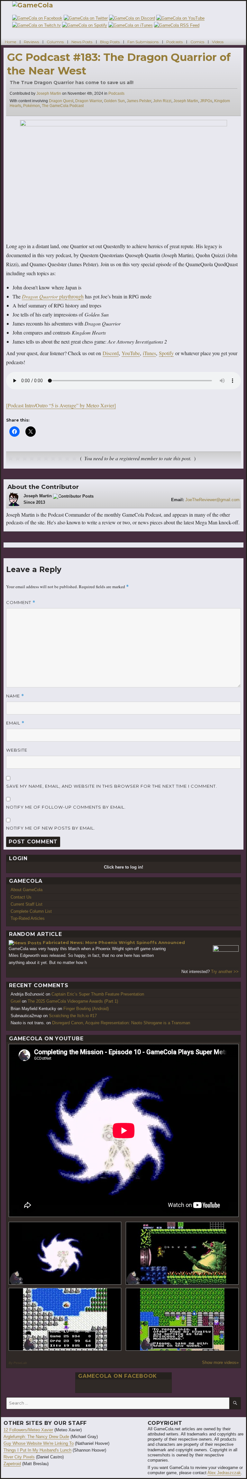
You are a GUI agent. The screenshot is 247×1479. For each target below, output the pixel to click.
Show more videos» (220, 1362)
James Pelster (139, 101)
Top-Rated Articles (28, 918)
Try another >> (225, 971)
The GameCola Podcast (63, 105)
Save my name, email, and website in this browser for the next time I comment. (111, 786)
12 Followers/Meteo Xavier (28, 1429)
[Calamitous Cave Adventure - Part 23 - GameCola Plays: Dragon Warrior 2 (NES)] (65, 1319)
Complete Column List (31, 911)
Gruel (16, 1001)
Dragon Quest (61, 101)
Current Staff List (26, 904)
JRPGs (206, 101)
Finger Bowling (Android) (86, 1008)
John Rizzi (162, 101)
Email (15, 723)
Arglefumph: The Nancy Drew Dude (36, 1436)
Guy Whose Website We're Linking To (39, 1443)
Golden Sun (114, 101)
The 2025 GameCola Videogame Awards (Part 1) (73, 1001)
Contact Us (21, 897)
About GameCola (26, 889)
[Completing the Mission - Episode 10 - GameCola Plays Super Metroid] (65, 1253)
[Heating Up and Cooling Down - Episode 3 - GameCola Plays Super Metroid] (182, 1253)
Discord (111, 353)
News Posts (81, 41)
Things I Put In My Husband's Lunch (37, 1450)
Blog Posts (110, 41)
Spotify (166, 353)
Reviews (31, 41)
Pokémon (31, 105)
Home (10, 41)
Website (16, 750)
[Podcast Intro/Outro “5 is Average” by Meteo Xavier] (61, 405)
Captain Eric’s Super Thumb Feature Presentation (97, 994)
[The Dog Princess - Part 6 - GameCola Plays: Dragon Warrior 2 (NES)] (182, 1319)
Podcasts (174, 41)
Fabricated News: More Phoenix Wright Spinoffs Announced (114, 942)
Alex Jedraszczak (224, 1472)
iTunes (149, 353)
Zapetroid (12, 1463)
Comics (197, 41)
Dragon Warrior (88, 101)
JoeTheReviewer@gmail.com (212, 499)
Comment (20, 602)
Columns (55, 41)
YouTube (131, 353)
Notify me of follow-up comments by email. (66, 807)
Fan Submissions (143, 41)
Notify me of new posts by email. (50, 828)
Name (15, 696)
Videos (218, 41)
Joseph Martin (48, 93)
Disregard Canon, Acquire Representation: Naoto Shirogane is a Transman (121, 1022)
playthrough (53, 296)
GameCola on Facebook (117, 1376)
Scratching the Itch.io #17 (73, 1015)
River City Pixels (19, 1457)
